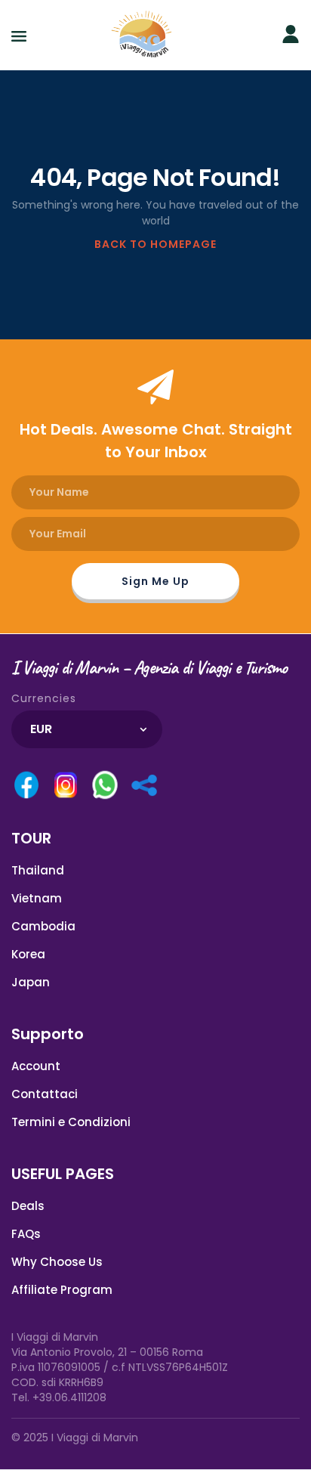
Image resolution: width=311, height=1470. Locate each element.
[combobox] (86, 729)
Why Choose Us (57, 1262)
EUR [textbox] (41, 729)
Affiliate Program (61, 1290)
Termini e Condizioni (71, 1122)
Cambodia (43, 926)
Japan (30, 982)
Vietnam (36, 898)
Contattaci (44, 1094)
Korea (28, 954)
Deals (28, 1206)
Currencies (43, 698)
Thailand (37, 870)
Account (35, 1066)
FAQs (26, 1234)
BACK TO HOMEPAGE (155, 244)
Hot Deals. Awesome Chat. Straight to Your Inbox (156, 441)
